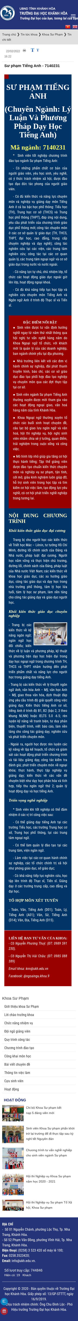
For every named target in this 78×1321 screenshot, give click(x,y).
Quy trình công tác (17, 1040)
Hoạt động (11, 1089)
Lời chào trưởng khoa (19, 1015)
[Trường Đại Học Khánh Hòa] (39, 11)
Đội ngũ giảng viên (17, 1031)
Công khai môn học (17, 1056)
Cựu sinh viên (13, 1081)
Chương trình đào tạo (19, 1048)
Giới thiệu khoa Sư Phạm (21, 1006)
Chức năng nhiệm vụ (18, 1023)
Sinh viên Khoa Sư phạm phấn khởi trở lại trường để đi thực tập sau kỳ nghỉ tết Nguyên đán (50, 1134)
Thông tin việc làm (17, 1073)
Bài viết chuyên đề (17, 1064)
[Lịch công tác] (4, 1311)
